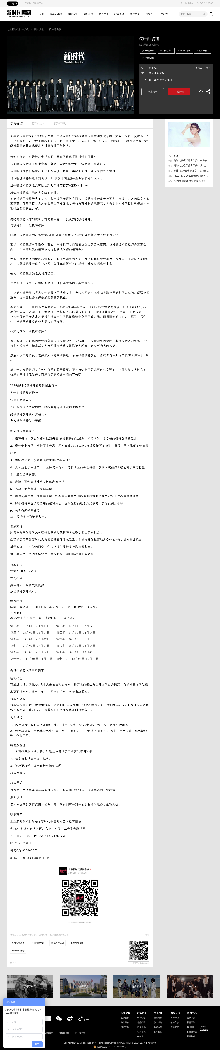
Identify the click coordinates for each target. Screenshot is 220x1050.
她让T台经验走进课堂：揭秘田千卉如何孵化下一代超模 (192, 170)
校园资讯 (119, 14)
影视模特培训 (184, 50)
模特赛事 (174, 1022)
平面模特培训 (166, 50)
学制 (146, 67)
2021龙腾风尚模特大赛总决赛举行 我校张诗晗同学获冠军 (192, 181)
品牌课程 (125, 1018)
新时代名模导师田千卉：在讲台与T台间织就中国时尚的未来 (192, 160)
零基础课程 (56, 14)
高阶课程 (73, 14)
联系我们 (158, 1032)
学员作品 (141, 1032)
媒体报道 (174, 1027)
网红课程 (88, 14)
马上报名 (152, 91)
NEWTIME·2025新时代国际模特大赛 (192, 175)
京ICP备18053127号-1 (136, 1043)
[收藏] (201, 91)
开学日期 (146, 80)
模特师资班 (80, 1033)
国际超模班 (64, 1033)
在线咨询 (179, 91)
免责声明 (152, 1043)
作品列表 (141, 1022)
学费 (146, 73)
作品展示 (150, 14)
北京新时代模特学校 (18, 29)
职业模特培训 (148, 50)
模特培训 (139, 259)
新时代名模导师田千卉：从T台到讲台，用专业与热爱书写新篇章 (192, 165)
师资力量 (135, 14)
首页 (41, 14)
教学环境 (158, 1022)
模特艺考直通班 (46, 1033)
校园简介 (158, 1018)
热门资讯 (173, 155)
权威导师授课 (202, 50)
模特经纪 (174, 1018)
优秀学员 (104, 14)
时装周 (140, 1036)
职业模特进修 (148, 58)
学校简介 (166, 14)
